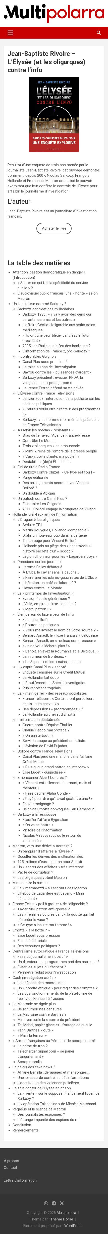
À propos (11, 1161)
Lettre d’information (20, 1180)
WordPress (73, 1225)
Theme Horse (61, 1219)
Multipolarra (66, 1212)
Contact (10, 1167)
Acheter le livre (54, 228)
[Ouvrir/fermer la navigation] (10, 33)
